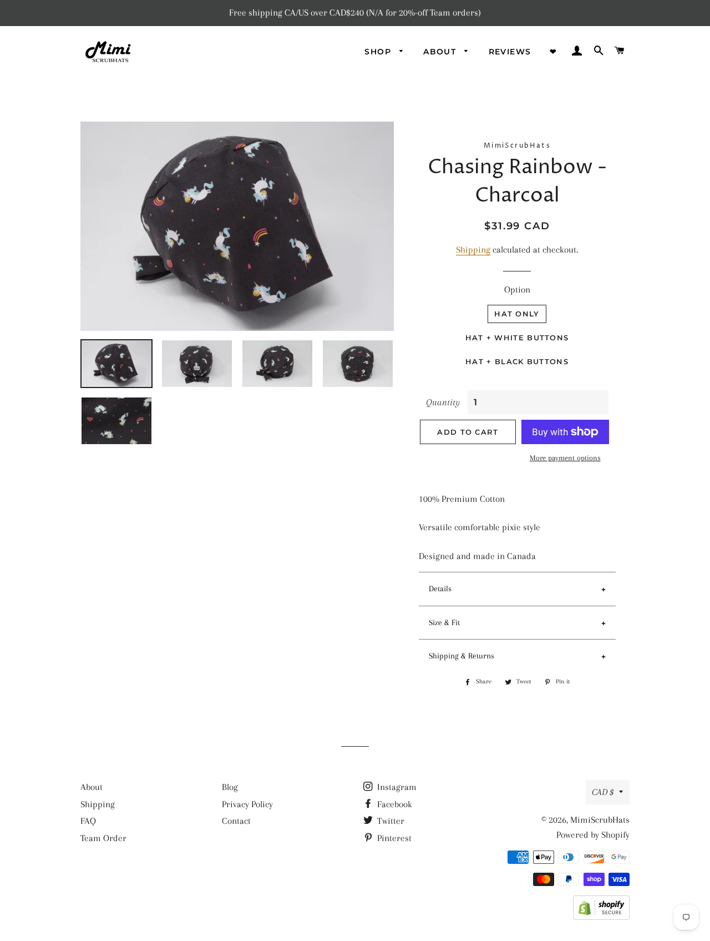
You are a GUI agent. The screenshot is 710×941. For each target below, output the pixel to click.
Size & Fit (444, 622)
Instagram (396, 787)
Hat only (516, 313)
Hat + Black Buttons (517, 361)
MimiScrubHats (600, 819)
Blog (230, 787)
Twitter (389, 821)
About (91, 787)
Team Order (103, 838)
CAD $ (602, 792)
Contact (236, 821)
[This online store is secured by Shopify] (601, 917)
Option (517, 289)
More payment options (565, 458)
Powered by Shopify (593, 834)
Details (440, 588)
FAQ (88, 821)
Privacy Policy (247, 804)
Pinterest (393, 838)
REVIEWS (510, 52)
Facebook (393, 804)
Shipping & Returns (461, 655)
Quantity (443, 402)
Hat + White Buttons (517, 337)
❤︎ (553, 52)
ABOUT (441, 52)
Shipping (473, 249)
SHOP (379, 52)
